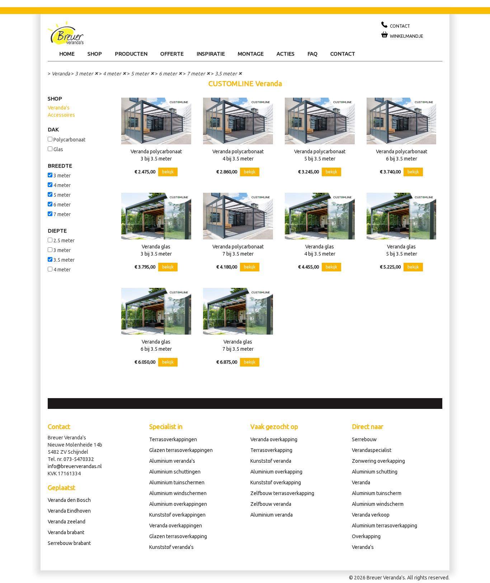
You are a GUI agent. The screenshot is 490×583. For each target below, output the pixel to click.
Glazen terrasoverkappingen (181, 450)
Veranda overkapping (273, 439)
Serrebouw (364, 439)
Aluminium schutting (374, 472)
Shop (95, 54)
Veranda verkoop (371, 515)
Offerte (172, 54)
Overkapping (366, 536)
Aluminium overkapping (276, 472)
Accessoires (61, 115)
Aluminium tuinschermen (176, 482)
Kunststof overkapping (275, 482)
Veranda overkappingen (175, 525)
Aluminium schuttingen (175, 472)
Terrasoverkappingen (173, 439)
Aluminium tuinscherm (376, 493)
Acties (286, 54)
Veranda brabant (66, 532)
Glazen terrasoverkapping (178, 536)
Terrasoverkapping (271, 450)
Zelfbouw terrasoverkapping (282, 493)
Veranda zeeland (66, 521)
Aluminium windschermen (178, 493)
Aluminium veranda (271, 515)
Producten (131, 54)
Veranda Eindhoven (69, 511)
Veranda (61, 73)
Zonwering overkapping (378, 461)
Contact (342, 54)
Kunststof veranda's (171, 547)
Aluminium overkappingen (178, 504)
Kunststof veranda (270, 461)
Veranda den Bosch (69, 500)
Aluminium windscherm (378, 504)
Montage (251, 54)
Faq (312, 54)
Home (67, 54)
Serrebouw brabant (69, 543)
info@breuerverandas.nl (75, 466)
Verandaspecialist (371, 450)
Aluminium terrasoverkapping (384, 525)
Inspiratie (211, 54)
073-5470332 (78, 459)
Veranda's (59, 108)
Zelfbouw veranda (270, 504)
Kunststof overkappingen (177, 515)
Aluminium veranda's (172, 461)
